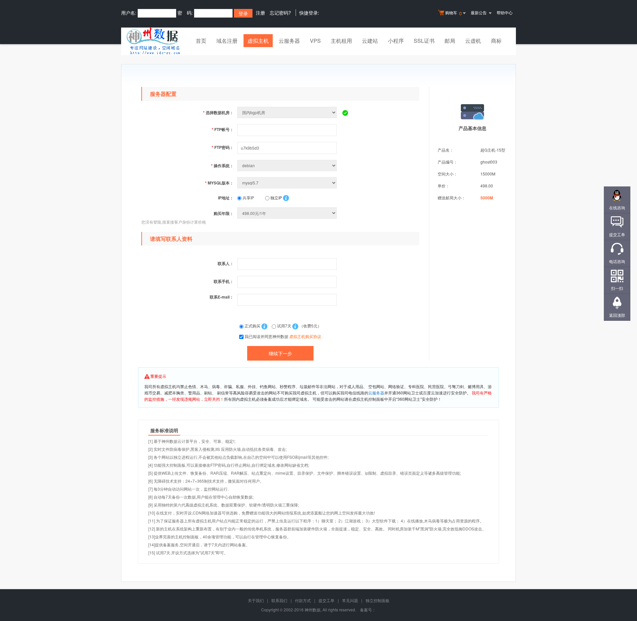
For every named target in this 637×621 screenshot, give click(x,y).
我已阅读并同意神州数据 (283, 336)
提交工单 (326, 600)
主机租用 (341, 40)
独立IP (275, 197)
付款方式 (303, 600)
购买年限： (224, 213)
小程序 (396, 40)
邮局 (450, 40)
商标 (496, 40)
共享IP (248, 197)
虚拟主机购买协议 (305, 336)
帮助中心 (505, 12)
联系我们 (279, 600)
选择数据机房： (218, 112)
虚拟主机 (258, 40)
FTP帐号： (223, 129)
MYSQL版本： (219, 183)
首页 (201, 40)
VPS (315, 40)
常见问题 (350, 600)
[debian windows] (287, 165)
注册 (260, 12)
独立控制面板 (377, 600)
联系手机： (224, 281)
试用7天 (284, 325)
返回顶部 (617, 315)
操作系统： (222, 166)
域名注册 (227, 40)
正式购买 (252, 325)
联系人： (226, 263)
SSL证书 (424, 40)
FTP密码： (223, 147)
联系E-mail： (222, 297)
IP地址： (226, 198)
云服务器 (289, 40)
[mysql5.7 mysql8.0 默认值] (287, 182)
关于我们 (256, 600)
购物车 (453, 13)
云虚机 (473, 40)
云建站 (370, 40)
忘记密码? (280, 12)
